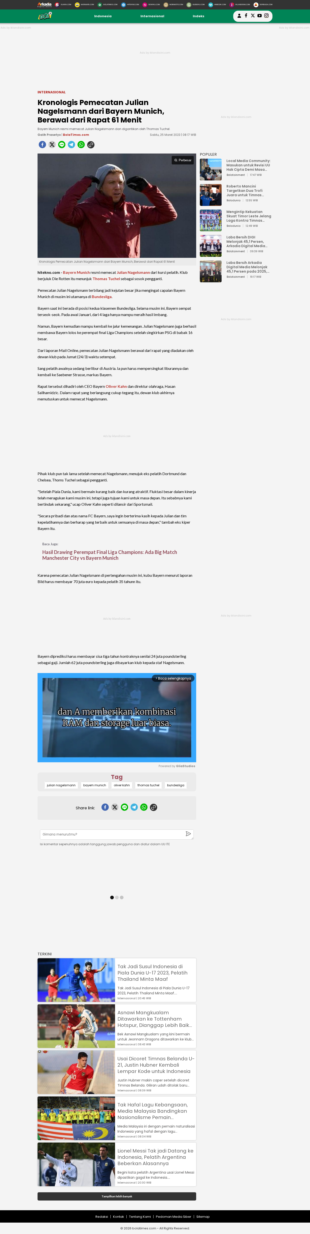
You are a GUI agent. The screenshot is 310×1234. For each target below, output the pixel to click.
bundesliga (175, 785)
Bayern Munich (76, 272)
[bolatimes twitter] (252, 16)
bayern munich (94, 785)
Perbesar (185, 160)
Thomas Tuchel (106, 278)
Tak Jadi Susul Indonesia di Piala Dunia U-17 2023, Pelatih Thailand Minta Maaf (152, 972)
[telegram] (71, 146)
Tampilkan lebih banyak (116, 1196)
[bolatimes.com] (45, 18)
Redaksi (101, 1216)
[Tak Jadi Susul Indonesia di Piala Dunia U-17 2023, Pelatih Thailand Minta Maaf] (76, 999)
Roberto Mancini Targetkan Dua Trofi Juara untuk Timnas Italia (244, 190)
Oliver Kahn (116, 386)
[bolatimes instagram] (266, 16)
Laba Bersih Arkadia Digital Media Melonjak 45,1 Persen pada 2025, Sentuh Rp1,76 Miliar (246, 267)
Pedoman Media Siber (173, 1216)
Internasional (152, 16)
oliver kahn (122, 785)
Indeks (198, 16)
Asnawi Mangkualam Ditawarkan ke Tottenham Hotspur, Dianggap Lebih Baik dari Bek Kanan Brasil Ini (153, 1018)
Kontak (118, 1216)
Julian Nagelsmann (133, 272)
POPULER (208, 154)
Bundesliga (102, 296)
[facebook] (42, 146)
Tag (117, 777)
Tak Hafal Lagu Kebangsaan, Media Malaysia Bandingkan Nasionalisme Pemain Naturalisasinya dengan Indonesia (152, 1111)
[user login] (239, 18)
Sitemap (203, 1216)
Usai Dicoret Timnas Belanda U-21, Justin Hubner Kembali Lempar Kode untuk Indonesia (156, 1064)
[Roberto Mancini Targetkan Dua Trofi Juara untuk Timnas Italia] (211, 203)
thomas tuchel (148, 785)
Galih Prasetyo (49, 135)
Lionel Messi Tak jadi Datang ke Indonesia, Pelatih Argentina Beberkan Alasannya (155, 1157)
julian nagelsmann (61, 785)
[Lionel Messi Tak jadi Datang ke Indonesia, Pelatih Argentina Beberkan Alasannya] (76, 1184)
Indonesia (103, 16)
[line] (62, 146)
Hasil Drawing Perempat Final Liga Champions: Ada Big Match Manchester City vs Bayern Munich (109, 555)
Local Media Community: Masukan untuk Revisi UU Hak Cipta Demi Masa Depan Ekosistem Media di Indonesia (248, 165)
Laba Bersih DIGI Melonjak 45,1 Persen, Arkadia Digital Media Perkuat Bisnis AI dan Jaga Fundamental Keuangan (245, 241)
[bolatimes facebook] (246, 16)
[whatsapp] (81, 146)
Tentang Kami (140, 1216)
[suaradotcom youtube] (259, 16)
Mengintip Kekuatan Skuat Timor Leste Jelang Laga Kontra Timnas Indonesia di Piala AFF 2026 (248, 216)
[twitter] (52, 146)
